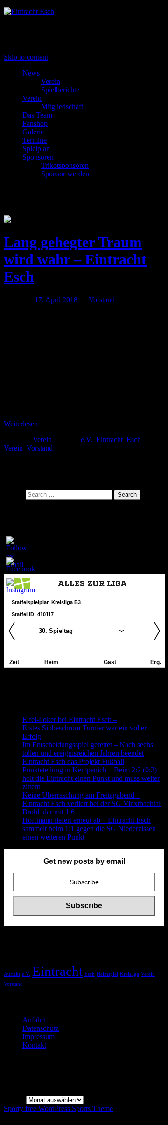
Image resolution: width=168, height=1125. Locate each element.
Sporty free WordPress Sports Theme (58, 1108)
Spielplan (36, 149)
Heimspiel (107, 974)
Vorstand (102, 300)
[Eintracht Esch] (29, 11)
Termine (34, 140)
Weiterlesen (21, 424)
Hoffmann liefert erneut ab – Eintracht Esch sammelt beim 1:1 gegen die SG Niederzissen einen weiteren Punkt (89, 828)
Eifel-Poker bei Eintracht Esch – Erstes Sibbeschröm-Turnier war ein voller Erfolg (84, 727)
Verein (50, 81)
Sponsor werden (65, 174)
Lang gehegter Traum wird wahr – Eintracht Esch (75, 259)
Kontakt (34, 1045)
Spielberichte (60, 90)
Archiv (14, 1100)
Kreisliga (129, 974)
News (31, 73)
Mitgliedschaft (62, 107)
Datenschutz (40, 1028)
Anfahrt (33, 1020)
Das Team (37, 115)
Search (14, 494)
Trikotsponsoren (65, 165)
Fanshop (35, 123)
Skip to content (26, 57)
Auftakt (12, 974)
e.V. (86, 440)
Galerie (33, 132)
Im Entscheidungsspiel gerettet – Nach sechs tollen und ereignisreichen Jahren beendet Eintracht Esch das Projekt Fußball (87, 753)
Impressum (38, 1037)
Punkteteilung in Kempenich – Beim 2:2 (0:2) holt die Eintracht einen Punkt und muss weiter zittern (91, 778)
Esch (133, 440)
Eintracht (109, 440)
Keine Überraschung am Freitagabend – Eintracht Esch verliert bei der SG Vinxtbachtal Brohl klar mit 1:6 (91, 803)
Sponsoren (38, 157)
